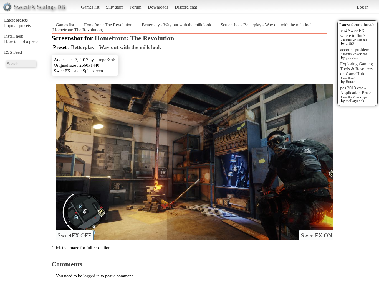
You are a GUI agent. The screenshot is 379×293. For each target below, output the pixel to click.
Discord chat (186, 7)
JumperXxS (105, 59)
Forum (135, 7)
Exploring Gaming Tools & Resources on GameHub (356, 68)
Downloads (158, 7)
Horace (351, 81)
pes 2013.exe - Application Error (355, 90)
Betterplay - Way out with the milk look (176, 24)
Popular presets (17, 25)
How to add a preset (21, 41)
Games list (90, 7)
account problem (354, 49)
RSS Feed (13, 52)
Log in (362, 7)
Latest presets (16, 20)
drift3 (350, 43)
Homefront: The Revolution (108, 24)
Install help (13, 36)
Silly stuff (114, 7)
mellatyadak (355, 101)
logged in (91, 276)
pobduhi (352, 57)
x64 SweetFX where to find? (352, 33)
